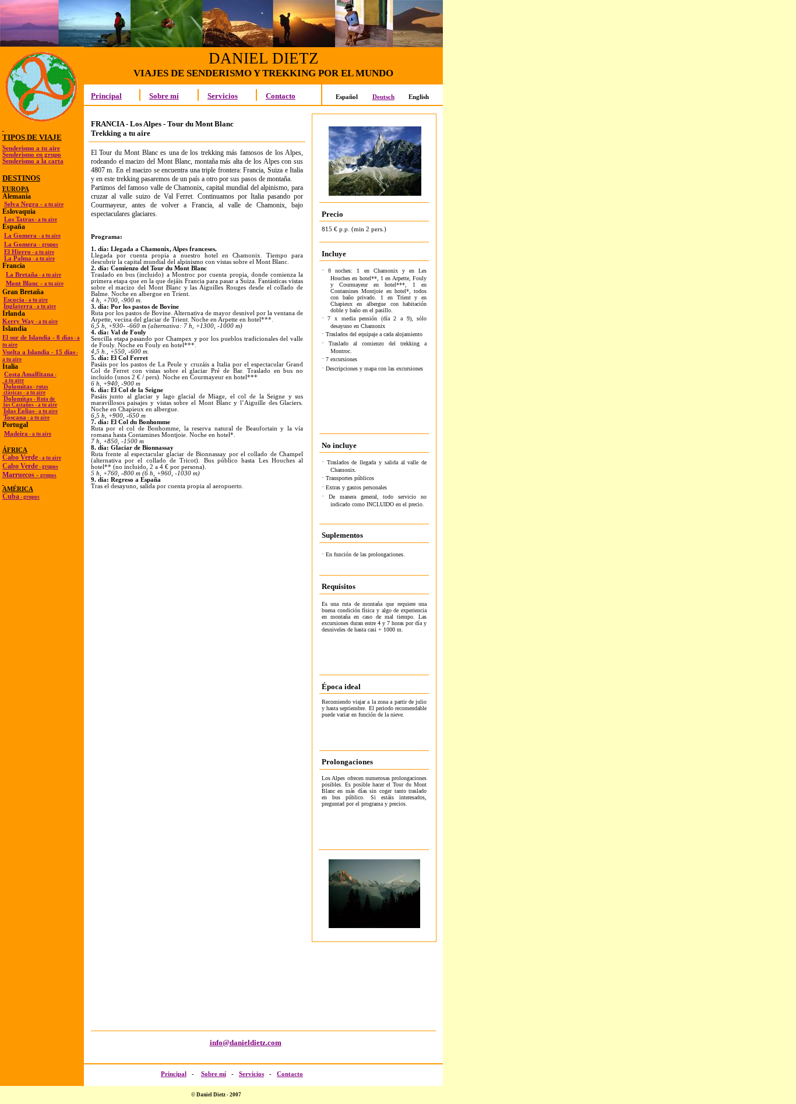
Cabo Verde (31, 457)
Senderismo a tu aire (31, 148)
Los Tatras (30, 219)
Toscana (26, 417)
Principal (106, 95)
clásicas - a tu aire (23, 393)
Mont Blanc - (35, 283)
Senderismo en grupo (31, 154)
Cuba (21, 496)
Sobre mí (164, 95)
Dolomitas (25, 386)
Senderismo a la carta (33, 161)
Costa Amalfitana (30, 374)
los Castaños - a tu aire (29, 405)
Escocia (25, 300)
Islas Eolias (30, 411)
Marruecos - (29, 475)
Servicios (222, 95)
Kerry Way (30, 321)
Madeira (27, 433)
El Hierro (29, 252)
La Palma (29, 258)
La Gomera (32, 235)
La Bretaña (33, 274)
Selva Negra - (34, 204)
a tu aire (13, 380)
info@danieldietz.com (245, 1042)
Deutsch (383, 97)
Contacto (280, 95)
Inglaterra (29, 306)
